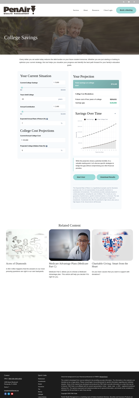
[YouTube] (129, 2)
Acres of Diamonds (16, 263)
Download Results (107, 177)
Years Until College (27, 94)
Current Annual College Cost (30, 135)
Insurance (41, 386)
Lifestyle (40, 394)
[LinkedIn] (124, 2)
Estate (40, 384)
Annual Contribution (37, 107)
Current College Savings (37, 83)
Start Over (81, 177)
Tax (39, 389)
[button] (76, 10)
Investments (41, 381)
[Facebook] (134, 2)
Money (40, 392)
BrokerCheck (104, 376)
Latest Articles (42, 397)
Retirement (41, 379)
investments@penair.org (11, 390)
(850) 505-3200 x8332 (15, 378)
